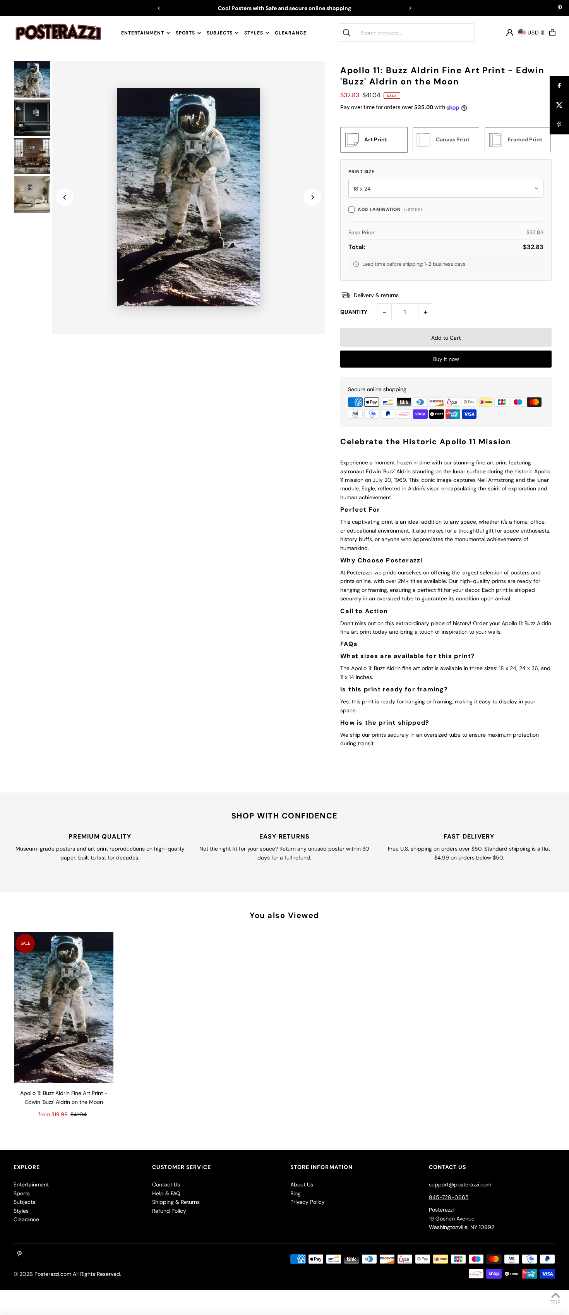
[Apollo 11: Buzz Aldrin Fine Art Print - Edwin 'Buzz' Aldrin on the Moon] (64, 1007)
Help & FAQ (166, 1193)
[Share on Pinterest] (559, 124)
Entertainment (142, 33)
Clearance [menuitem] (291, 33)
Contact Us (166, 1184)
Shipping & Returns (176, 1201)
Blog (295, 1193)
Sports (185, 33)
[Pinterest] (560, 8)
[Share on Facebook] (559, 86)
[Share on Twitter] (559, 105)
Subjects (220, 33)
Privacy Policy (307, 1201)
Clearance (26, 1219)
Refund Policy (169, 1210)
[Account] (509, 32)
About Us (301, 1184)
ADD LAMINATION (390, 209)
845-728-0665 (449, 1197)
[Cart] (552, 32)
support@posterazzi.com (460, 1184)
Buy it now (446, 359)
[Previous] (159, 8)
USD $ (536, 32)
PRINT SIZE (361, 171)
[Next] (410, 8)
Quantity (353, 311)
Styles (253, 33)
